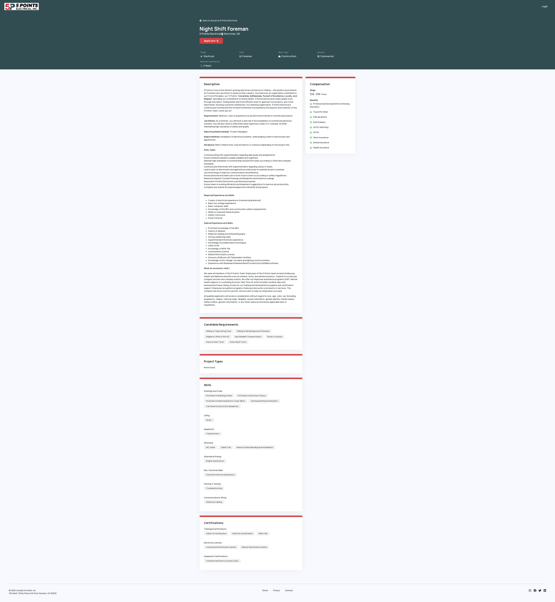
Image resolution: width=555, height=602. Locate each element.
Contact (289, 590)
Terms (265, 590)
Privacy (276, 590)
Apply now (210, 40)
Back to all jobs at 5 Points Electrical (219, 20)
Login (545, 6)
